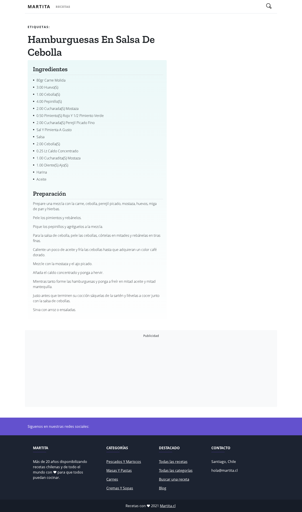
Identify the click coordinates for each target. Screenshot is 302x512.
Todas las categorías (176, 470)
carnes (112, 479)
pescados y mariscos (123, 461)
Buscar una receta (174, 479)
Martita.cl (168, 505)
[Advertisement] (151, 372)
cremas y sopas (119, 488)
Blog (162, 488)
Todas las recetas (173, 461)
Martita (39, 7)
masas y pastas (119, 470)
